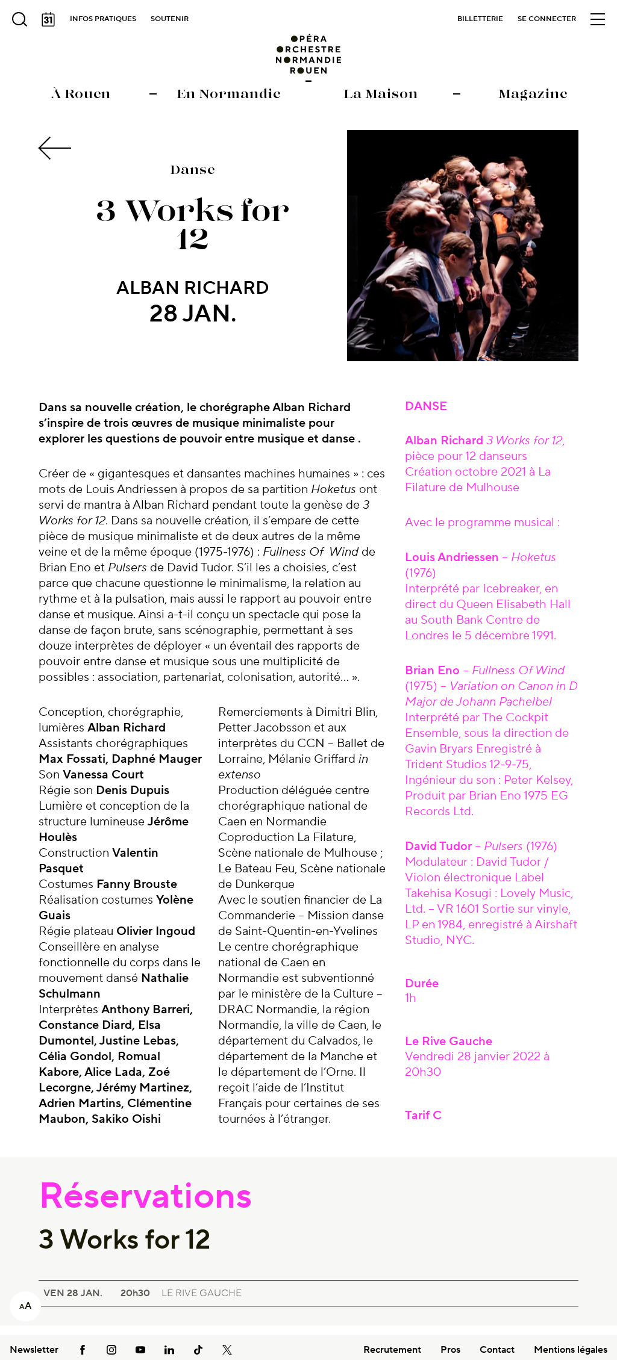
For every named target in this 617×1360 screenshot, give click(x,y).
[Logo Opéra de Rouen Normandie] (309, 58)
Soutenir (170, 18)
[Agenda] (48, 19)
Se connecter (547, 18)
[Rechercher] (19, 19)
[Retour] (57, 148)
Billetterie (480, 18)
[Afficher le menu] (597, 19)
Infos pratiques (103, 18)
